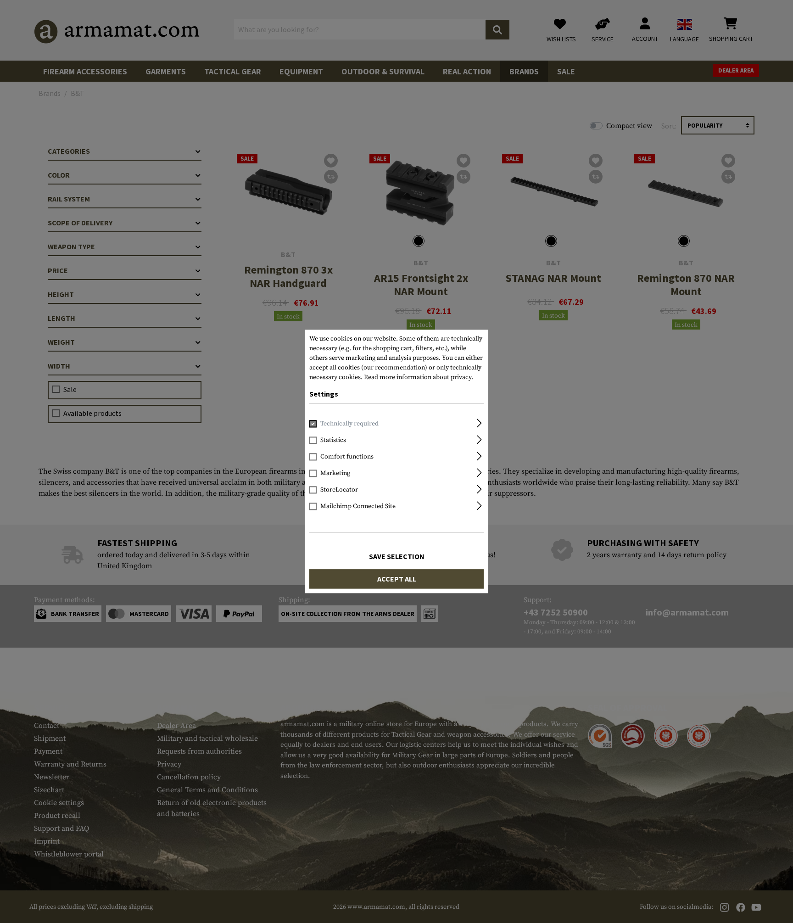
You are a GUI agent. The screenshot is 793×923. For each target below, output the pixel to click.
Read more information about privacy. (418, 377)
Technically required (349, 424)
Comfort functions (347, 457)
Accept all (396, 579)
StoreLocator (339, 490)
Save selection (396, 556)
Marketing (335, 474)
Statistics (333, 440)
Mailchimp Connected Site (358, 507)
